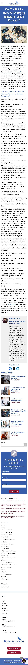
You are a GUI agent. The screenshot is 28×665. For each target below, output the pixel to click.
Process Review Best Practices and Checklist (13, 508)
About (4, 603)
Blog (3, 528)
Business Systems (7, 535)
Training (4, 576)
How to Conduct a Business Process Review (13, 501)
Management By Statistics (9, 551)
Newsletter (6, 611)
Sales (3, 569)
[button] (25, 444)
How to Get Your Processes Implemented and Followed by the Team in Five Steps (13, 504)
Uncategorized (6, 579)
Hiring (4, 541)
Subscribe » (14, 491)
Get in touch (11, 304)
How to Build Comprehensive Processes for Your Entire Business (13, 512)
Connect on (13, 648)
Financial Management (8, 539)
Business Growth (7, 532)
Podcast (4, 560)
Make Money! (6, 548)
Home (4, 601)
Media (4, 608)
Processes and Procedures (9, 565)
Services (4, 572)
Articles (4, 525)
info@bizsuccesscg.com (9, 626)
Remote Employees (7, 567)
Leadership (5, 546)
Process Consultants (7, 562)
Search (3, 442)
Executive (5, 537)
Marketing (5, 555)
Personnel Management (8, 558)
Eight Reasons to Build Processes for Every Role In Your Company (13, 516)
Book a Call (13, 652)
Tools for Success (7, 574)
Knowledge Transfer (7, 544)
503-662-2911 (6, 632)
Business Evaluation (7, 530)
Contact (4, 613)
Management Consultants (9, 553)
